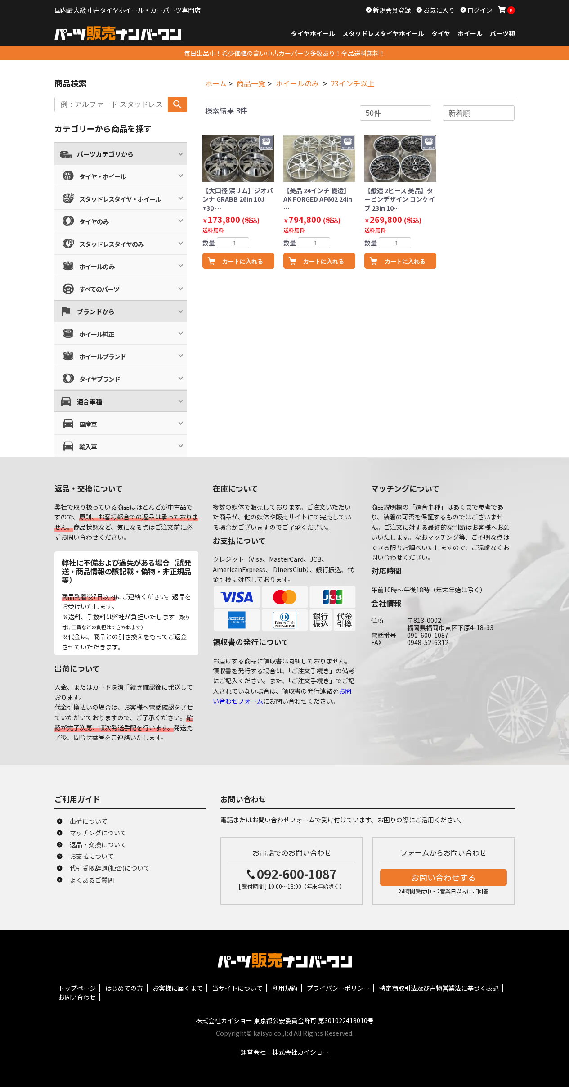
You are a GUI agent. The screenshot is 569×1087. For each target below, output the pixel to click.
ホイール (470, 33)
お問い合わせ (77, 997)
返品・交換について (98, 844)
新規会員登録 (391, 9)
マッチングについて (98, 832)
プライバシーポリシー (338, 988)
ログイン (479, 9)
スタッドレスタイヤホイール (383, 33)
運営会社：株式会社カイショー (285, 1051)
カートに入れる (242, 261)
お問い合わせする (443, 877)
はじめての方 (124, 988)
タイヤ (440, 33)
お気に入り (438, 9)
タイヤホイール (313, 33)
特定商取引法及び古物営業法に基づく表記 (439, 988)
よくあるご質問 (92, 880)
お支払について (92, 856)
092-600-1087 (297, 874)
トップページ (77, 988)
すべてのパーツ (99, 288)
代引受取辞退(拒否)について (110, 867)
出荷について (89, 821)
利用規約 (284, 988)
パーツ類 (502, 33)
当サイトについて (237, 988)
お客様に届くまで (177, 988)
